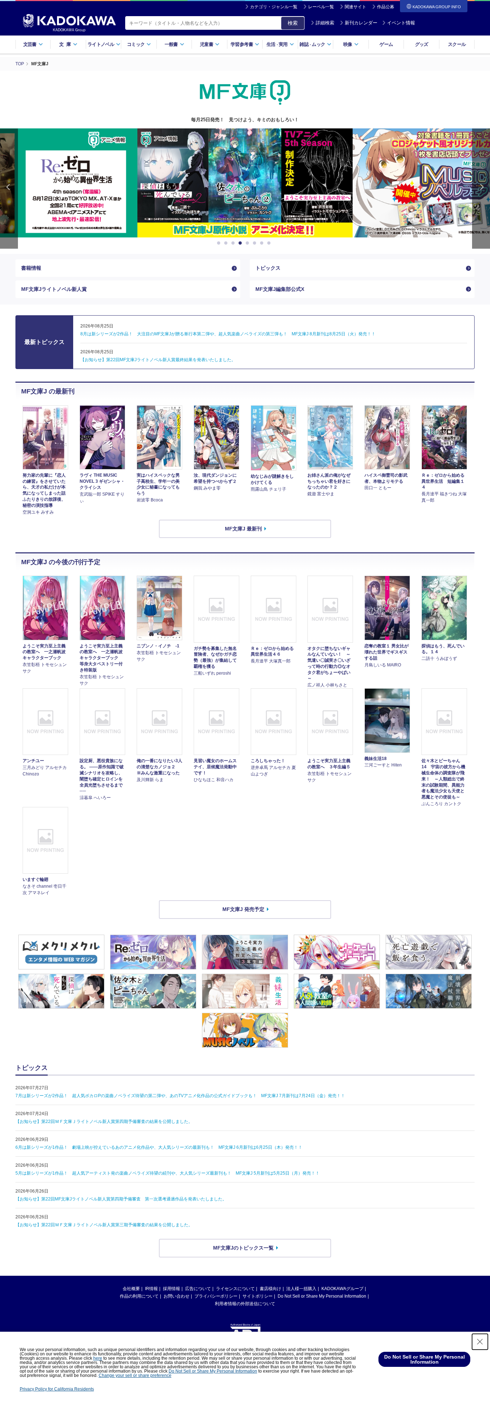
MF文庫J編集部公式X (279, 289)
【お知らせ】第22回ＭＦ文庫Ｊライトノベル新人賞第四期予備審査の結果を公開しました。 (104, 1121)
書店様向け (270, 1288)
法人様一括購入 (301, 1288)
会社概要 (131, 1288)
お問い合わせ (176, 1296)
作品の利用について (139, 1296)
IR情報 (151, 1288)
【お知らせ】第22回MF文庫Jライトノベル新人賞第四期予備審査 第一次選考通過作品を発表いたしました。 (121, 1199)
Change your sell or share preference (135, 1375)
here (97, 1358)
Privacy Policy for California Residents (57, 1389)
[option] (245, 182)
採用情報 (171, 1288)
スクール (457, 44)
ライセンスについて (235, 1288)
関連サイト (355, 6)
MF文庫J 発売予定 (243, 909)
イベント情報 (401, 22)
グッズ (421, 44)
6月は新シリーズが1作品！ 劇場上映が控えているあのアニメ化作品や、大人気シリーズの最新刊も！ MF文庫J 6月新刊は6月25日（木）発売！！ (158, 1147)
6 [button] (256, 243)
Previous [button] (9, 188)
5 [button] (248, 243)
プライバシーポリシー (215, 1296)
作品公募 (385, 6)
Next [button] (481, 188)
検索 (293, 23)
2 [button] (227, 243)
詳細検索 (325, 22)
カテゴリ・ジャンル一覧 (273, 6)
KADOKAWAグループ (342, 1288)
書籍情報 (31, 268)
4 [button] (241, 243)
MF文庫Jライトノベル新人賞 (54, 289)
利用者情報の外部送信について (245, 1303)
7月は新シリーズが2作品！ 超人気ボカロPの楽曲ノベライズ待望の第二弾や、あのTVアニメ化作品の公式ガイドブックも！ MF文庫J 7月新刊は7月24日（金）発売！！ (180, 1095)
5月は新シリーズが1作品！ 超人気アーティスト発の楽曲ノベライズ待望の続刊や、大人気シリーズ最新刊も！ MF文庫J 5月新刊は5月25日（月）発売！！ (167, 1173)
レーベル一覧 (321, 6)
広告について (198, 1288)
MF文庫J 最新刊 (243, 529)
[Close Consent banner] (480, 1342)
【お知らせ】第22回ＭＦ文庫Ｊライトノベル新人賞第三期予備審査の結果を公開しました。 (104, 1224)
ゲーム (386, 44)
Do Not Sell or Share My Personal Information (322, 1296)
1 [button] (220, 243)
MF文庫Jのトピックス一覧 (243, 1248)
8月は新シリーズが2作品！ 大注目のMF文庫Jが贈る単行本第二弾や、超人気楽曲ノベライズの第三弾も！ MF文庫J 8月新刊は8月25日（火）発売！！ (228, 333)
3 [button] (234, 243)
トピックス (268, 268)
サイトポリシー (257, 1296)
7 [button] (263, 243)
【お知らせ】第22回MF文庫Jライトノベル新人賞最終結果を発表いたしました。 (158, 359)
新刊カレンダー (361, 22)
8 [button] (270, 243)
